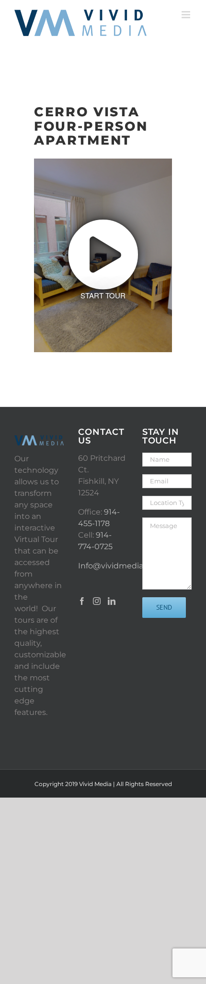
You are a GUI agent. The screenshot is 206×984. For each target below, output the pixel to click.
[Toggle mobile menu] (187, 15)
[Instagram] (97, 601)
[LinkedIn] (111, 601)
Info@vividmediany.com (124, 565)
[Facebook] (82, 601)
